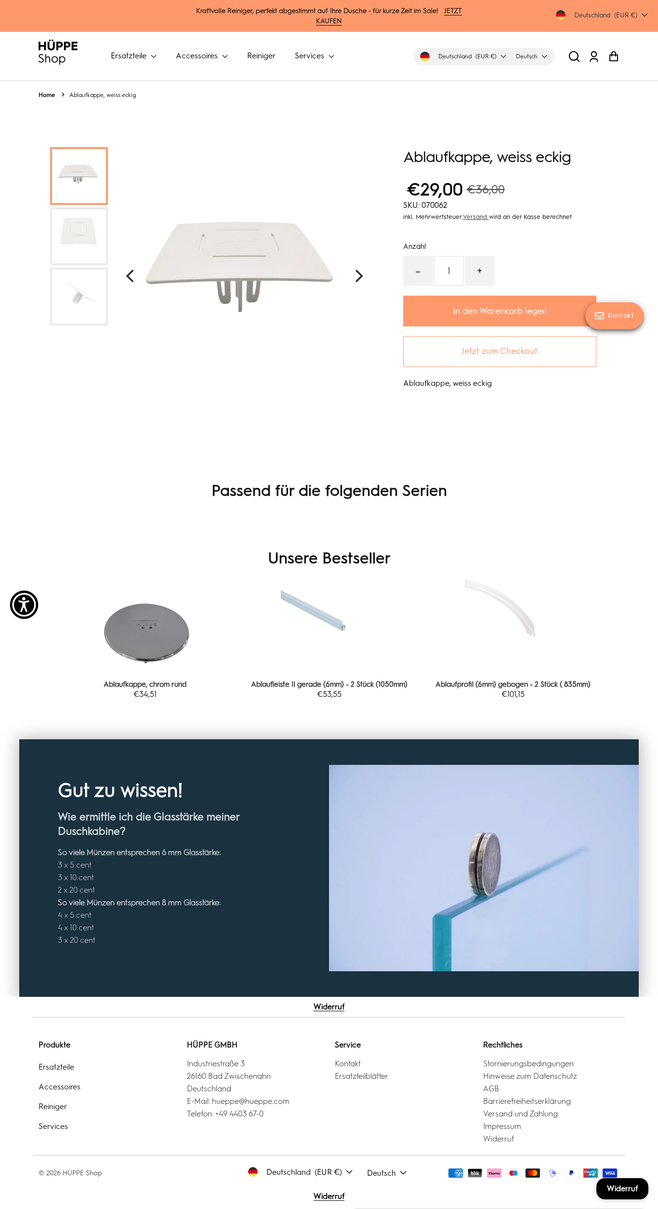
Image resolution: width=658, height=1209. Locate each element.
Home (47, 95)
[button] (574, 56)
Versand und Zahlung (520, 1113)
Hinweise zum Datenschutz (530, 1076)
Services (310, 55)
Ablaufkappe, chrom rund (145, 684)
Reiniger (261, 55)
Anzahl (414, 246)
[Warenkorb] (613, 56)
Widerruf (329, 1006)
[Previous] (131, 275)
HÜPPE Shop (82, 1173)
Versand (476, 216)
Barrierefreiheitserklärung (527, 1101)
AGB (491, 1088)
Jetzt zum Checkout (499, 351)
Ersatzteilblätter (361, 1076)
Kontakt (348, 1063)
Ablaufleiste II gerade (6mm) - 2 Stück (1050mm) (329, 684)
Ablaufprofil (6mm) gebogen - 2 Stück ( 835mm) (513, 684)
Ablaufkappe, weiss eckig (102, 95)
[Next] (357, 275)
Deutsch (381, 1173)
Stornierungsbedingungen (528, 1063)
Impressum (502, 1126)
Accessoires (198, 55)
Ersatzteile (129, 55)
